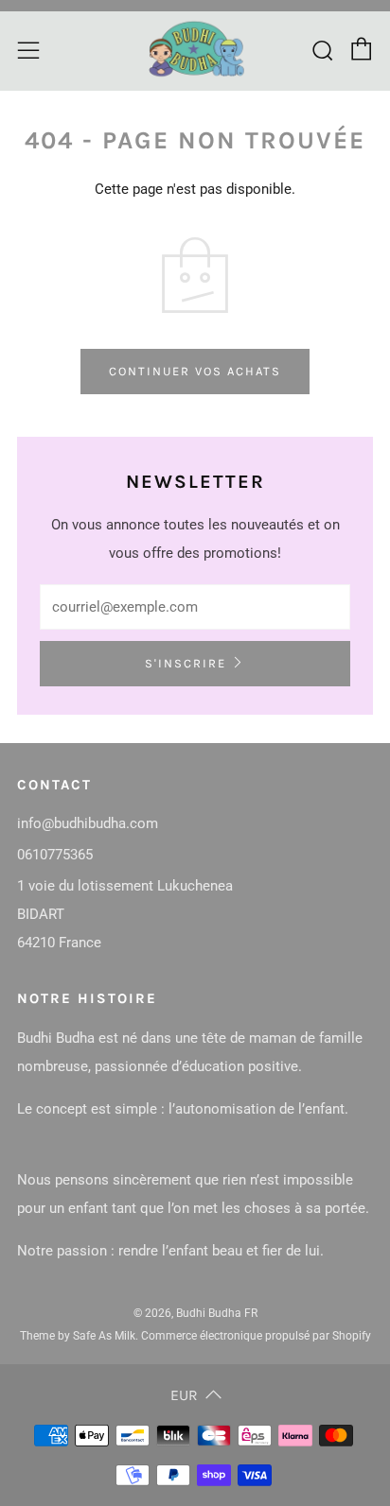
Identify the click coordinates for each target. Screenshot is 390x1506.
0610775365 (55, 854)
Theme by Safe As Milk (77, 1335)
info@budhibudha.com (87, 823)
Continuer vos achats (195, 371)
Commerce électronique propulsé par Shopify (256, 1335)
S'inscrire (185, 663)
